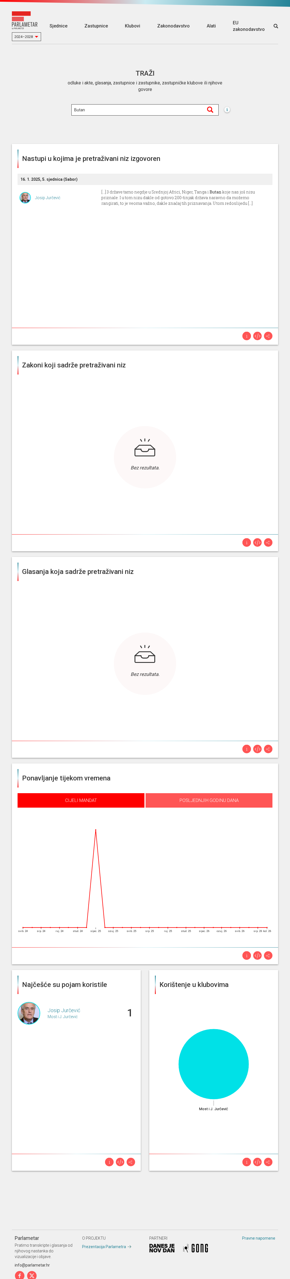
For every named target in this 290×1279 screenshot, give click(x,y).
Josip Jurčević (47, 197)
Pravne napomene (258, 1238)
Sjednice (58, 26)
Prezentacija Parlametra (104, 1246)
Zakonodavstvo (173, 26)
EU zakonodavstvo (249, 26)
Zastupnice (96, 26)
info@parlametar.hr (32, 1265)
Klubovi (132, 26)
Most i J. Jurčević (63, 1016)
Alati (211, 26)
